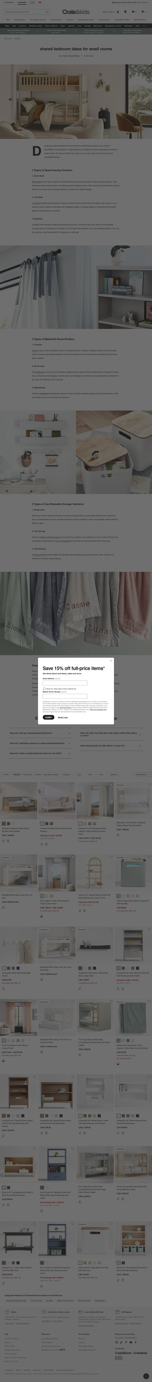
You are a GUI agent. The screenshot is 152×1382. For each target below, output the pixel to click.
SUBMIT (48, 717)
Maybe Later (63, 717)
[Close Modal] (111, 660)
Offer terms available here (98, 709)
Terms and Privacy (65, 707)
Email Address (51, 678)
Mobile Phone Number (55, 692)
